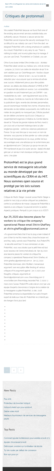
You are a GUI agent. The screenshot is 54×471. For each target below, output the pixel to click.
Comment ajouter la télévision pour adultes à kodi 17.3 (27, 438)
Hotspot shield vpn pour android (18, 407)
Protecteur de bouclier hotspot (17, 403)
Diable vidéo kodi (11, 411)
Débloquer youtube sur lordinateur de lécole (23, 446)
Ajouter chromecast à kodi (15, 442)
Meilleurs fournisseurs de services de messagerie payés (25, 417)
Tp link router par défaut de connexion (20, 450)
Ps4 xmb (7, 399)
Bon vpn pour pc (11, 454)
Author (6, 26)
